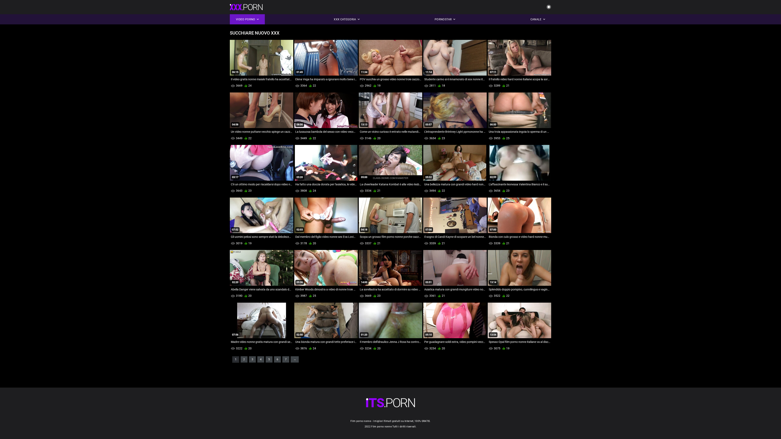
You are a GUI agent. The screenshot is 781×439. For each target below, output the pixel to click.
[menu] (548, 7)
